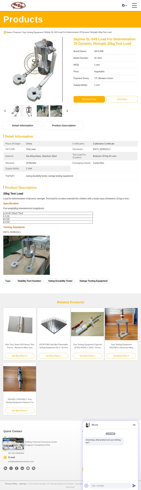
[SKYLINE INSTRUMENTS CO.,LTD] (18, 5)
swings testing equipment (94, 281)
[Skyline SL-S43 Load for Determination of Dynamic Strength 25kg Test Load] (36, 70)
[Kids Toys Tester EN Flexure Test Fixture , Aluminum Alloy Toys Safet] (19, 324)
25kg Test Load (13, 193)
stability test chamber (29, 281)
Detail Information (22, 125)
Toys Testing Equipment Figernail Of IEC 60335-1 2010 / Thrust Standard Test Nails (87, 346)
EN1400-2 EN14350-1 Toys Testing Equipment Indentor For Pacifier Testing (19, 401)
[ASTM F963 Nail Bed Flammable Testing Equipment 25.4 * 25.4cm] (53, 324)
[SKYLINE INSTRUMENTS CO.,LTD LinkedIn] (22, 469)
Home (9, 32)
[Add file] (86, 486)
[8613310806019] (28, 469)
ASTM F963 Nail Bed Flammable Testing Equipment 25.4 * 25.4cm (53, 346)
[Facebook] (17, 469)
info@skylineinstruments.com (21, 461)
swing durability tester (60, 281)
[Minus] (134, 425)
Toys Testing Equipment (32, 32)
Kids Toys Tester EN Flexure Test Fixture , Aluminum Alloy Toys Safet (19, 346)
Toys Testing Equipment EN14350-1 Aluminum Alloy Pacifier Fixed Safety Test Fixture (121, 346)
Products (17, 32)
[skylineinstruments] (34, 469)
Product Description (64, 125)
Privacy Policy (11, 484)
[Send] (134, 486)
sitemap (22, 484)
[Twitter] (11, 469)
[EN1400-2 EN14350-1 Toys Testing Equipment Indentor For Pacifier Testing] (19, 379)
